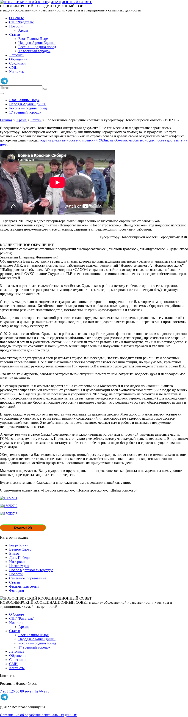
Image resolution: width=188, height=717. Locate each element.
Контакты (17, 71)
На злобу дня (19, 566)
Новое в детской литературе (31, 570)
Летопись (16, 55)
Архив (23, 30)
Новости (16, 26)
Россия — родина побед (37, 47)
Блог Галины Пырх (33, 39)
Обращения (18, 59)
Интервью (17, 562)
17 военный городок (34, 51)
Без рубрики (18, 545)
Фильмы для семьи (24, 586)
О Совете (16, 18)
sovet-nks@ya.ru (37, 691)
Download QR (23, 527)
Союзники (17, 63)
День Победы (19, 557)
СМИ (13, 67)
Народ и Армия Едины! (36, 43)
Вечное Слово (20, 549)
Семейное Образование (27, 578)
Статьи (14, 34)
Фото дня (16, 590)
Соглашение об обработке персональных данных (38, 715)
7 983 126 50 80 (12, 691)
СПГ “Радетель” (21, 22)
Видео (14, 553)
